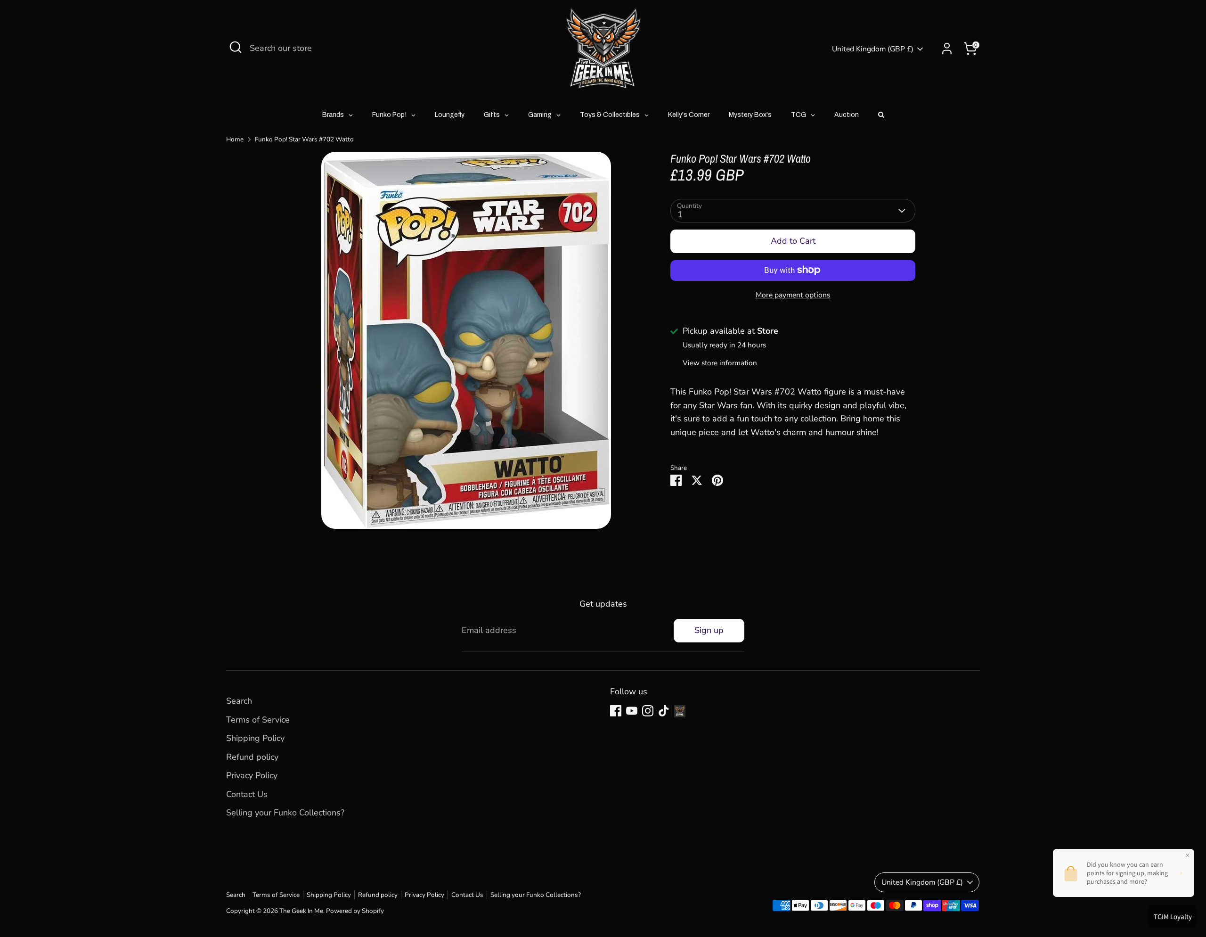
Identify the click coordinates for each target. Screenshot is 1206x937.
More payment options (793, 294)
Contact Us (247, 794)
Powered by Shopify (355, 910)
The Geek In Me (301, 910)
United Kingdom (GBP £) (872, 49)
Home (235, 139)
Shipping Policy (255, 738)
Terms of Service (258, 719)
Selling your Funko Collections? (285, 812)
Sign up (709, 630)
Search (239, 701)
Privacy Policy (251, 775)
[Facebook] (615, 710)
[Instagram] (647, 710)
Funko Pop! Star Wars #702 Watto (304, 139)
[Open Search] (235, 47)
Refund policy (252, 757)
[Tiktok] (663, 710)
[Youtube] (631, 710)
